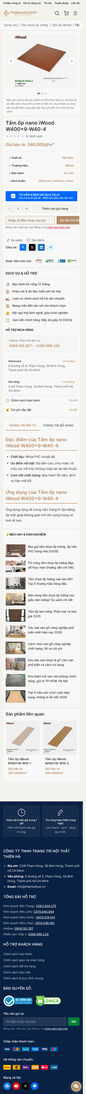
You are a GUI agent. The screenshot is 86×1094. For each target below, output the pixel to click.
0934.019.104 (45, 917)
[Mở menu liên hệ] (76, 1086)
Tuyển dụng (61, 3)
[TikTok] (25, 1086)
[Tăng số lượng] (26, 208)
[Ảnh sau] (72, 61)
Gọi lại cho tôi (70, 220)
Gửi (73, 1021)
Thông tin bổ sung (58, 425)
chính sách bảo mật (58, 227)
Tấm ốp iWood (61, 25)
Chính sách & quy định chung (23, 978)
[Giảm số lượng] (9, 208)
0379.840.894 (44, 911)
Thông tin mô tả (22, 425)
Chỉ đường (68, 361)
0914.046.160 (44, 923)
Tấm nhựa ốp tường (34, 25)
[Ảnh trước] (11, 61)
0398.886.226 (47, 346)
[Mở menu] (75, 13)
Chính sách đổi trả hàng (19, 966)
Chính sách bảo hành (17, 954)
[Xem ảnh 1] (38, 93)
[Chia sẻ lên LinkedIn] (41, 247)
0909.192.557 (20, 346)
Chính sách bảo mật (16, 972)
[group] (41, 426)
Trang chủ (10, 25)
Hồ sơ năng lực (32, 3)
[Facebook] (7, 1086)
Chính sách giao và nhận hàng (23, 960)
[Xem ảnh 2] (42, 93)
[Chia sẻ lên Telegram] (50, 247)
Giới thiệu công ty (10, 3)
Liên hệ (75, 3)
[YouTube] (16, 1086)
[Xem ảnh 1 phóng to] (41, 61)
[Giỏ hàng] (66, 13)
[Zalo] (34, 1086)
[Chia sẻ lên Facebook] (23, 247)
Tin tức (48, 3)
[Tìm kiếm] (57, 13)
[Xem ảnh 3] (45, 93)
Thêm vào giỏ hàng (55, 208)
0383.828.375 (46, 906)
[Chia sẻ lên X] (32, 247)
